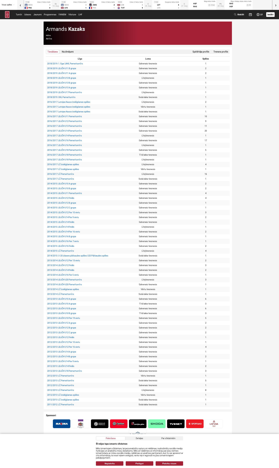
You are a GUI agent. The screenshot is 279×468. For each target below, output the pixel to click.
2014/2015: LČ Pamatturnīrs (60, 251)
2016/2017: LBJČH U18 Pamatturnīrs (64, 150)
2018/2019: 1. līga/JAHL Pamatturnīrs (65, 63)
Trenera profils (220, 51)
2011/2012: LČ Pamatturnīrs (60, 404)
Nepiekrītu (110, 463)
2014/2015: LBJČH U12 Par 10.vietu (63, 212)
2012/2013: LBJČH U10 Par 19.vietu (63, 318)
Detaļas (139, 438)
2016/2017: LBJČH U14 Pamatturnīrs (64, 131)
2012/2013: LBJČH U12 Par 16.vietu (63, 347)
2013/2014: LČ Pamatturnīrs (60, 294)
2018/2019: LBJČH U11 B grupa (61, 68)
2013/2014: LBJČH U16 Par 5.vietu (63, 275)
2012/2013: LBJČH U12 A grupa (61, 323)
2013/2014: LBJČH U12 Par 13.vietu (63, 260)
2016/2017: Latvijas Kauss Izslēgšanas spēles (68, 102)
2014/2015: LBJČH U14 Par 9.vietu (63, 217)
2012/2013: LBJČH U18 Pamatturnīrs (64, 371)
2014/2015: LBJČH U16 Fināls (60, 246)
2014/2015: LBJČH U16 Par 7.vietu (63, 241)
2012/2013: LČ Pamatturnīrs (60, 376)
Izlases (27, 14)
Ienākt (270, 14)
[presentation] (20, 5)
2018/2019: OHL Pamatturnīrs (61, 97)
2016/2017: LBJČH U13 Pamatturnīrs (64, 126)
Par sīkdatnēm (168, 438)
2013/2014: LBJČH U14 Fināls (60, 270)
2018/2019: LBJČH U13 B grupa (61, 78)
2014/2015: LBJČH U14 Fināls (60, 222)
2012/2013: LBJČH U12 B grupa (61, 328)
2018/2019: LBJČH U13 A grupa (61, 87)
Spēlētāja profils (201, 51)
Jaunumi (37, 14)
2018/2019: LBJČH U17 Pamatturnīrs (64, 92)
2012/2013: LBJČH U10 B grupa (61, 308)
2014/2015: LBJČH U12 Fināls (60, 198)
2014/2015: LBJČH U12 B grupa (61, 203)
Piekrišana (111, 438)
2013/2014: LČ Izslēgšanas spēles (63, 289)
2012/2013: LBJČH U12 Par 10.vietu (63, 342)
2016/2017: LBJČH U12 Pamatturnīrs (64, 121)
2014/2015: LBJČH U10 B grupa (61, 188)
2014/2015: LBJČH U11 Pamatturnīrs (64, 193)
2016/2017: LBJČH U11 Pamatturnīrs (64, 116)
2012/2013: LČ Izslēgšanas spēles (63, 395)
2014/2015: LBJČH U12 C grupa (61, 207)
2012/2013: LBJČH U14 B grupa (61, 356)
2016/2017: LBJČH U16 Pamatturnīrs (64, 140)
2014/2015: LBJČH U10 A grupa (61, 183)
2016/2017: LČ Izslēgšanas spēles (63, 164)
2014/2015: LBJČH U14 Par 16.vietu (63, 232)
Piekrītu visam (169, 463)
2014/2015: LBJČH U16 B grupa (61, 236)
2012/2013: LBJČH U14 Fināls (60, 366)
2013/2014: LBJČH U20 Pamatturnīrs (64, 280)
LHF (80, 14)
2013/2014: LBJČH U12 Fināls (60, 265)
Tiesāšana (52, 51)
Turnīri (19, 14)
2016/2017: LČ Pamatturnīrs (60, 174)
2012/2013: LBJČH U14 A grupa (61, 352)
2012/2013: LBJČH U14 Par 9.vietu (63, 361)
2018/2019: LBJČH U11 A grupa (61, 73)
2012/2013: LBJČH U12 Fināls (60, 337)
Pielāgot (139, 463)
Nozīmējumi (68, 51)
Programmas (50, 14)
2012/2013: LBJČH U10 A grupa (61, 299)
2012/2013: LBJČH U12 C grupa (61, 332)
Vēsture (72, 14)
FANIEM (62, 14)
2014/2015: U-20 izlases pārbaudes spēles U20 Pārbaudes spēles (77, 256)
